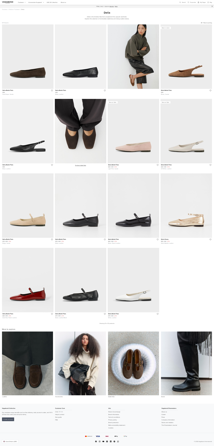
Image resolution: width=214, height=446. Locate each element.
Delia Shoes (165, 239)
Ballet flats (111, 397)
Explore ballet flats (80, 165)
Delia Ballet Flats (8, 90)
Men (116, 6)
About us (164, 412)
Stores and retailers (167, 422)
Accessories (59, 397)
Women (112, 6)
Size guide (58, 417)
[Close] (212, 6)
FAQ (56, 420)
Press (163, 417)
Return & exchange (114, 412)
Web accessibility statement (116, 425)
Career (164, 414)
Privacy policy (112, 420)
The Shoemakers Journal (169, 425)
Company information (168, 420)
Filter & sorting (207, 23)
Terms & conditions (114, 417)
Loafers (4, 397)
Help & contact (59, 414)
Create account (8, 419)
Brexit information (113, 414)
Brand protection (113, 422)
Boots (163, 397)
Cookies (110, 428)
